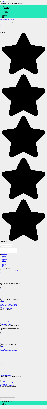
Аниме (3, 17)
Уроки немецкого (6, 8)
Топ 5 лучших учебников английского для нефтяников (8, 350)
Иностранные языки (5, 258)
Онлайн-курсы (4, 263)
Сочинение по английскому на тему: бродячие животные (9, 321)
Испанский (5, 11)
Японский (5, 14)
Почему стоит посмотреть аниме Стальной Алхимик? (8, 305)
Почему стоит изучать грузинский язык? (6, 308)
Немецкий (5, 10)
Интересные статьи (5, 15)
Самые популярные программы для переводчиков (8, 282)
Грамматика (4, 5)
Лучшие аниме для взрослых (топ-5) (5, 298)
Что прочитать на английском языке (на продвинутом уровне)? (10, 270)
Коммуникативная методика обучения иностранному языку (9, 343)
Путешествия (4, 264)
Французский (4, 266)
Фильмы (3, 16)
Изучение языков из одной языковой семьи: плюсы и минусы (9, 327)
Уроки (3, 6)
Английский (6, 9)
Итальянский (6, 12)
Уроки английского (7, 7)
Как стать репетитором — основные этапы (6, 324)
